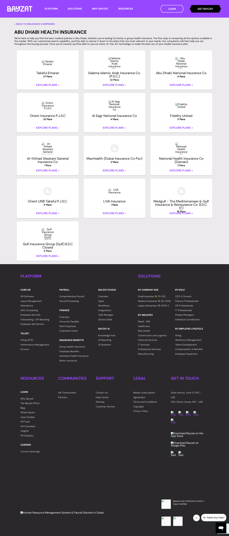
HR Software (27, 296)
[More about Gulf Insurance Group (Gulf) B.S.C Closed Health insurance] (48, 234)
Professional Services (149, 349)
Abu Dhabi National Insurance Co (181, 74)
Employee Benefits (69, 351)
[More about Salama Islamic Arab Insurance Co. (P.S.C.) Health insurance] (114, 63)
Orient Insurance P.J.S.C (48, 117)
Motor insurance (68, 360)
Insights (24, 430)
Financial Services (147, 339)
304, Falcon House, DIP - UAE (187, 401)
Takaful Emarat (47, 74)
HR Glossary (27, 435)
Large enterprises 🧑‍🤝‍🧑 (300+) (153, 305)
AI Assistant (104, 344)
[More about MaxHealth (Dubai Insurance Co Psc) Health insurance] (114, 148)
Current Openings (30, 451)
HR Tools (25, 421)
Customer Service (105, 406)
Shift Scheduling (29, 310)
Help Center (102, 397)
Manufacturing (146, 353)
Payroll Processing (69, 301)
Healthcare (144, 326)
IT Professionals (183, 310)
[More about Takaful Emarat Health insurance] (48, 63)
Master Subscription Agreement (144, 395)
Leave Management (31, 301)
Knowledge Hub (106, 335)
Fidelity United (181, 117)
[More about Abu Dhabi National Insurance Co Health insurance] (181, 63)
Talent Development (186, 344)
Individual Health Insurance (74, 355)
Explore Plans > (47, 85)
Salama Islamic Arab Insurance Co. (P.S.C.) (114, 76)
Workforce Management (188, 339)
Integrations (104, 310)
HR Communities (67, 392)
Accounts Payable (69, 321)
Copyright (138, 406)
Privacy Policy (140, 411)
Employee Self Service (32, 324)
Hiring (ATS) (26, 339)
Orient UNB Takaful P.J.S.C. (48, 203)
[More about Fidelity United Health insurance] (181, 105)
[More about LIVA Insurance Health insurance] (114, 191)
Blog (22, 407)
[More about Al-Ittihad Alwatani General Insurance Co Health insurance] (48, 148)
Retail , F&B (144, 321)
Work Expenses (67, 326)
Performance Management (34, 344)
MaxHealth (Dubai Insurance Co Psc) (114, 160)
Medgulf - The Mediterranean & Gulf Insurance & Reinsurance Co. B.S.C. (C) (181, 206)
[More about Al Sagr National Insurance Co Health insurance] (114, 105)
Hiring (178, 335)
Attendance (26, 305)
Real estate (144, 330)
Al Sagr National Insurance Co (114, 117)
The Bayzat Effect (30, 403)
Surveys (24, 349)
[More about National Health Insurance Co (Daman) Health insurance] (181, 148)
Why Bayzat (26, 398)
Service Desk (105, 319)
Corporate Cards (68, 330)
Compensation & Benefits (189, 349)
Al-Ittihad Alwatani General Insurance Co (48, 162)
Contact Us (102, 392)
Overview (64, 316)
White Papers (27, 412)
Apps (101, 301)
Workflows (103, 305)
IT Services (144, 344)
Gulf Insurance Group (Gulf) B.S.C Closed (48, 247)
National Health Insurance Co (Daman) (181, 162)
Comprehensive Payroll (71, 296)
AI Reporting (104, 339)
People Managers (184, 314)
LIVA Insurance (114, 203)
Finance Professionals (186, 301)
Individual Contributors (187, 319)
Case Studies (27, 417)
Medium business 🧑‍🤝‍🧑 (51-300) (154, 301)
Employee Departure (186, 353)
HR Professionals (184, 305)
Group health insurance (72, 346)
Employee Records (30, 314)
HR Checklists (27, 426)
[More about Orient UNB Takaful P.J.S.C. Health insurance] (47, 191)
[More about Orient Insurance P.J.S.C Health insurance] (48, 106)
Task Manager (105, 314)
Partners (62, 397)
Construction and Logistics (152, 335)
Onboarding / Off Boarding (34, 319)
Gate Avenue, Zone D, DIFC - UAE (186, 395)
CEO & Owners (183, 296)
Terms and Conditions (145, 401)
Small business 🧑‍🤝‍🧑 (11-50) (151, 296)
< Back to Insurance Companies (34, 24)
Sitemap (100, 401)
